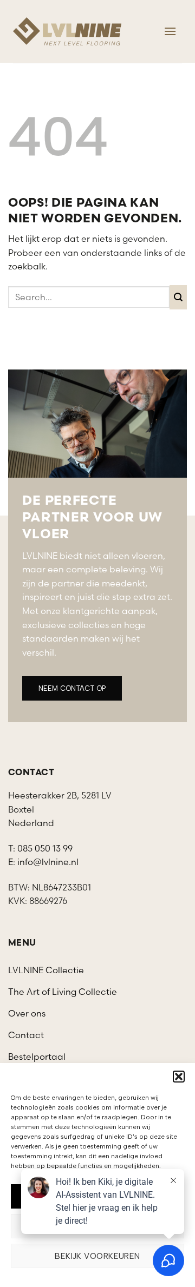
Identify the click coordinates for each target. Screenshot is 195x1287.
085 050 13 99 (45, 848)
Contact (26, 1034)
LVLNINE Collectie (46, 970)
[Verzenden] (178, 297)
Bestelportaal (37, 1056)
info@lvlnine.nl (48, 861)
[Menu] (170, 31)
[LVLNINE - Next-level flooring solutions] (67, 31)
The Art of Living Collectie (62, 991)
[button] (178, 1076)
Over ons (27, 1013)
